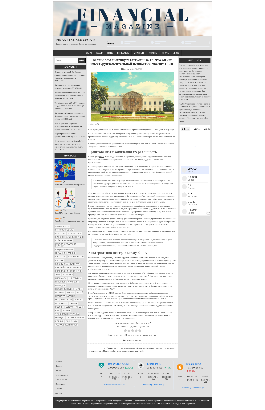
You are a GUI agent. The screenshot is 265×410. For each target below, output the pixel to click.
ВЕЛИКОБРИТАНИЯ (74, 237)
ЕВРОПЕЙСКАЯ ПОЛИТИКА (67, 264)
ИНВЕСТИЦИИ (75, 278)
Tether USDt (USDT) (119, 363)
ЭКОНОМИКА (72, 321)
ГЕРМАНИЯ (60, 253)
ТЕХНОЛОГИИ (61, 314)
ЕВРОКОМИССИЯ (76, 257)
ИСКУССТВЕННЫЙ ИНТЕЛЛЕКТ (69, 289)
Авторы (176, 52)
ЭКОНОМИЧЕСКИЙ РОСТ (66, 325)
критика (139, 231)
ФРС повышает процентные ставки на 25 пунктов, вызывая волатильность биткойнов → (140, 348)
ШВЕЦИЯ (59, 321)
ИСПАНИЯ (59, 293)
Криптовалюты (123, 52)
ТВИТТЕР (66, 310)
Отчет (101, 157)
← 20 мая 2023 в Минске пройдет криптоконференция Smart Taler (116, 351)
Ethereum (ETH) (156, 363)
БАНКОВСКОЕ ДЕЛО (64, 230)
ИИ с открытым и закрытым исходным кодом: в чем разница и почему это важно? (68, 126)
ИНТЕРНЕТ (60, 282)
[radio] (125, 331)
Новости (99, 52)
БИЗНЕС (59, 237)
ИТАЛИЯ (70, 293)
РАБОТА (73, 303)
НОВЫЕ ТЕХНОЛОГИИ (65, 296)
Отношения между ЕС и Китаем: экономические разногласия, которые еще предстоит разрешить (70, 75)
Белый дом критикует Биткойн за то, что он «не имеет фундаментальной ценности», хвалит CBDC (132, 62)
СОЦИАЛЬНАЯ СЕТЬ (75, 307)
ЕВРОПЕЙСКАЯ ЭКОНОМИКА (68, 267)
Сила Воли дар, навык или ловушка (69, 221)
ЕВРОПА (59, 260)
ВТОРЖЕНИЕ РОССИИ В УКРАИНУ (65, 245)
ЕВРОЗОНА (60, 257)
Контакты (165, 52)
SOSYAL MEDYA (62, 226)
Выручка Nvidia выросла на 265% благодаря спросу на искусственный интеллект (70, 116)
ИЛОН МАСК (60, 278)
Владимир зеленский (64, 250)
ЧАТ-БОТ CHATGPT (75, 318)
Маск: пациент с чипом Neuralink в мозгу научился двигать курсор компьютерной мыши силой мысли (69, 144)
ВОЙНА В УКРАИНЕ (63, 241)
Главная (89, 52)
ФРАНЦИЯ (59, 318)
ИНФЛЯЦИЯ (73, 282)
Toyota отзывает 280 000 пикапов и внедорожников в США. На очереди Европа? (70, 106)
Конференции (139, 52)
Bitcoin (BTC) (193, 363)
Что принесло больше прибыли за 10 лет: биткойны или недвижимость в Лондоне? (70, 96)
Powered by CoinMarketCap (114, 384)
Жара (57, 275)
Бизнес (110, 52)
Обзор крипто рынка (63, 300)
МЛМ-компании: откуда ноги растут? (70, 184)
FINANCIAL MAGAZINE (75, 39)
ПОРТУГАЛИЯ (61, 303)
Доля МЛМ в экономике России (67, 213)
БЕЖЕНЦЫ (60, 233)
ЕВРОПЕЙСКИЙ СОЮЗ (65, 271)
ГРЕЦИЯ (71, 253)
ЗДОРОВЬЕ (68, 275)
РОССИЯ (59, 307)
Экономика (153, 52)
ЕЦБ (80, 271)
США (57, 310)
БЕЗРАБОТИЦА (74, 233)
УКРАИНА (74, 314)
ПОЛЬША (79, 300)
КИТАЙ (80, 293)
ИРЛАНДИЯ (60, 285)
